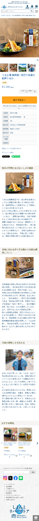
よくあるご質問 (11, 491)
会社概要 (9, 486)
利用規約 (9, 493)
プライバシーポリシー (13, 495)
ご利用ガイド (10, 489)
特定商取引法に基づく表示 (15, 497)
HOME (3, 15)
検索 (32, 11)
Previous (2, 38)
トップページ (10, 484)
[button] (1, 443)
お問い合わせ (10, 500)
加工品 (8, 15)
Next (36, 38)
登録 (33, 472)
